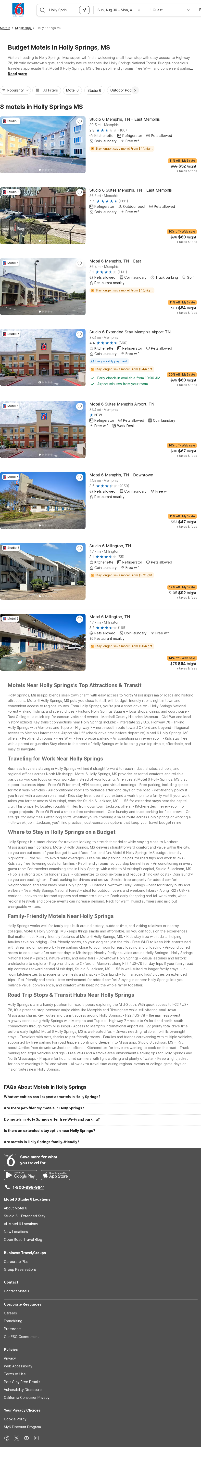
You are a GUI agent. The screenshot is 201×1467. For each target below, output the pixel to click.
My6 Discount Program (22, 1427)
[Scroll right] (135, 90)
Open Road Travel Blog (23, 1239)
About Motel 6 (15, 1208)
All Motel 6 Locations (21, 1224)
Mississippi (23, 28)
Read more (17, 74)
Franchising (13, 1321)
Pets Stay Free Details (22, 1382)
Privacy (10, 1358)
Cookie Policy (15, 1419)
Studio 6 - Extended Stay (24, 1216)
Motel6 (5, 28)
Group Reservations (20, 1269)
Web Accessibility (18, 1366)
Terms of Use (15, 1374)
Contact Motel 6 (17, 1291)
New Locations (16, 1232)
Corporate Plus (16, 1261)
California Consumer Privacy (27, 1397)
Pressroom (12, 1329)
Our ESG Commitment (21, 1337)
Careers (10, 1313)
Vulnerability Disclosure (23, 1390)
